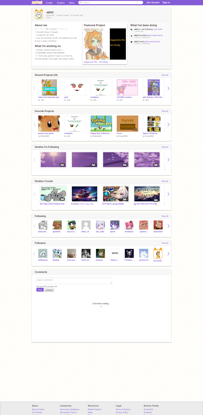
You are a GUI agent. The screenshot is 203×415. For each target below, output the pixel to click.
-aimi (42, 100)
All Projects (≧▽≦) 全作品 (113, 204)
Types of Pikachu (150, 133)
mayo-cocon (72, 231)
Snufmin (99, 260)
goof (66, 97)
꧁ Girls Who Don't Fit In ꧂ (145, 204)
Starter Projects (94, 409)
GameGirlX (158, 231)
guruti (112, 231)
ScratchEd (148, 409)
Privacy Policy (122, 412)
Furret (119, 133)
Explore (60, 2)
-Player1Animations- (115, 260)
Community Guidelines (69, 409)
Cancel (49, 289)
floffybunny (43, 260)
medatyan (129, 231)
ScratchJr (148, 412)
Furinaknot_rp (130, 260)
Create (49, 2)
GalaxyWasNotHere (43, 231)
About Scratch (38, 409)
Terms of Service (123, 409)
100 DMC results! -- (125, 97)
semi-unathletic (72, 260)
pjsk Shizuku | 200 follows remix (154, 97)
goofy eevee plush (155, 35)
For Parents (37, 412)
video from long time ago (48, 97)
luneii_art (85, 260)
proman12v (144, 260)
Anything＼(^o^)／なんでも (82, 204)
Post (40, 289)
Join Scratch (152, 2)
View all (165, 74)
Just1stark (157, 29)
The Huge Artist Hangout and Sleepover (53, 204)
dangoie (56, 260)
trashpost (95, 97)
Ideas (71, 2)
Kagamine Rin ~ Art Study (96, 61)
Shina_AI (85, 231)
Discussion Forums (68, 412)
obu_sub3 (100, 231)
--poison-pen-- (144, 231)
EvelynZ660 (44, 136)
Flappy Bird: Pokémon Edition (101, 133)
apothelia (56, 231)
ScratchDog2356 (158, 260)
